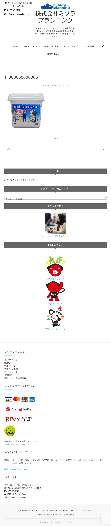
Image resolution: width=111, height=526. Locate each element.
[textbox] (55, 199)
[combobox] (55, 198)
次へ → (103, 149)
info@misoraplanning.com (18, 14)
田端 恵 (45, 85)
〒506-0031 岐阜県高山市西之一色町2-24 (24, 488)
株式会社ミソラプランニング (55, 17)
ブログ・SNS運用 (50, 46)
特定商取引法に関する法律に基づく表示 (59, 510)
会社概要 (90, 46)
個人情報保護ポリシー (28, 510)
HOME (16, 46)
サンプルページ (10, 360)
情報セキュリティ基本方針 (15, 378)
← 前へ (7, 149)
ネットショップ (71, 46)
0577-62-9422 (13, 10)
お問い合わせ (53, 54)
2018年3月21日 (61, 85)
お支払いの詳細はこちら (14, 444)
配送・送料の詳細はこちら (15, 469)
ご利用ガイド (86, 510)
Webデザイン (30, 46)
